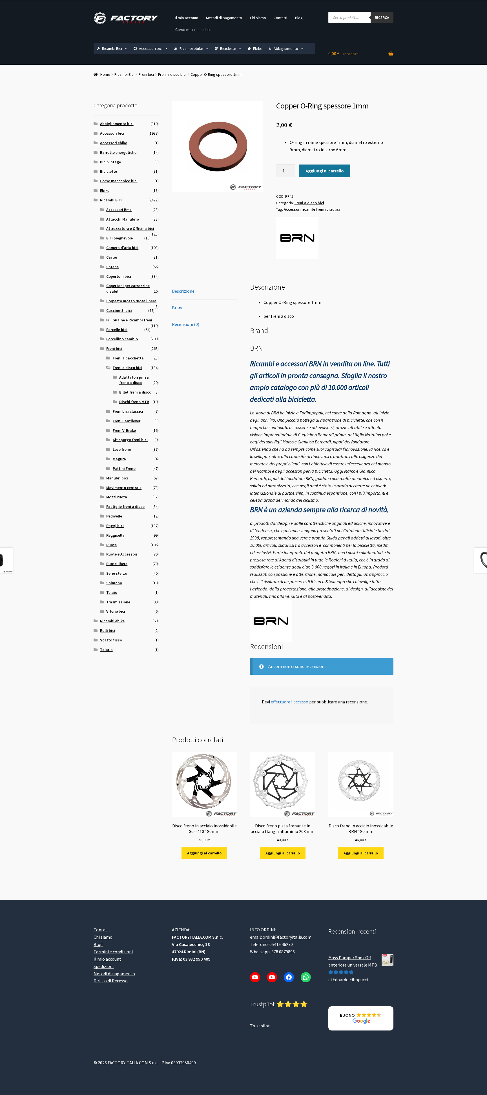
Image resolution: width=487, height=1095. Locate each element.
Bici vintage (110, 162)
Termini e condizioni (113, 951)
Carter (111, 257)
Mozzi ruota (116, 496)
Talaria (106, 649)
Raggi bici (115, 525)
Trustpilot (260, 1026)
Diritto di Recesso (111, 980)
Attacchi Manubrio (122, 219)
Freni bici (146, 74)
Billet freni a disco (135, 392)
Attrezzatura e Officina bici (130, 228)
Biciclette (228, 48)
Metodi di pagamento (224, 17)
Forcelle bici (116, 329)
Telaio (111, 592)
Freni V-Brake (124, 430)
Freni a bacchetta (128, 358)
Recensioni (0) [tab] (185, 324)
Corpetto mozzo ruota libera (131, 300)
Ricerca (382, 17)
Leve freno (122, 449)
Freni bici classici (128, 411)
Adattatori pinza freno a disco (134, 380)
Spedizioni (104, 966)
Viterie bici (115, 611)
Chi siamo (258, 17)
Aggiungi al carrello (325, 171)
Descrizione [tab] (183, 291)
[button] (360, 1018)
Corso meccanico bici (193, 29)
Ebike (257, 48)
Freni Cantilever (126, 420)
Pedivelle (114, 516)
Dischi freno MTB (134, 401)
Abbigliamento (286, 48)
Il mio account (186, 17)
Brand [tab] (177, 307)
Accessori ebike (113, 142)
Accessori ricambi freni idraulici (312, 209)
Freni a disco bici (172, 74)
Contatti (280, 17)
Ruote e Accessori (121, 554)
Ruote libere (116, 563)
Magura (119, 458)
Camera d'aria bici (122, 247)
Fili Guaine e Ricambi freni (129, 320)
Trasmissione (118, 602)
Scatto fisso (111, 640)
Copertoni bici (118, 276)
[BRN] (297, 238)
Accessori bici (151, 48)
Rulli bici (107, 630)
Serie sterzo (116, 573)
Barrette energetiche (118, 152)
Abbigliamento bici (117, 123)
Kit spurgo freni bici (130, 439)
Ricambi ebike (191, 48)
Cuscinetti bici (119, 310)
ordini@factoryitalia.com (287, 937)
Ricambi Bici (112, 48)
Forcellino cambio (122, 338)
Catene (112, 266)
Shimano (114, 582)
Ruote (111, 544)
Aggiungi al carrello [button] (204, 853)
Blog (299, 17)
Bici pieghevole (119, 238)
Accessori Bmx (119, 209)
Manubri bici (117, 478)
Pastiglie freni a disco (125, 506)
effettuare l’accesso (289, 702)
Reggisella (115, 535)
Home (105, 74)
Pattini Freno (124, 468)
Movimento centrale (123, 487)
